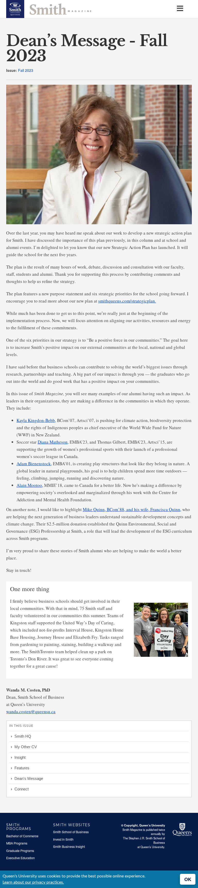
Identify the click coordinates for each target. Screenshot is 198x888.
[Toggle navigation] (181, 8)
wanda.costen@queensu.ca (30, 711)
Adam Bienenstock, (34, 464)
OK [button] (187, 879)
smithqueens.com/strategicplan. (127, 301)
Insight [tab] (20, 757)
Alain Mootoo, (29, 485)
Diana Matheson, (53, 442)
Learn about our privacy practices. (33, 882)
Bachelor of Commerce (22, 836)
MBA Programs (16, 843)
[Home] (48, 8)
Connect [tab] (21, 789)
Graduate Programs (20, 850)
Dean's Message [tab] (28, 778)
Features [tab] (21, 768)
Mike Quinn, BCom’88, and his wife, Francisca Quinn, (132, 509)
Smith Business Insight (69, 846)
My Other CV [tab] (25, 747)
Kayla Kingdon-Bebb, (36, 420)
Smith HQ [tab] (22, 736)
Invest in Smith (63, 839)
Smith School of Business (71, 832)
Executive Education (20, 858)
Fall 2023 (25, 70)
